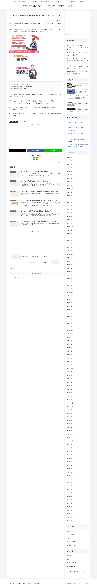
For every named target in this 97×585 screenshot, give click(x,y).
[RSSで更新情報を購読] (37, 158)
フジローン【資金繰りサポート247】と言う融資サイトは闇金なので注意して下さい (77, 60)
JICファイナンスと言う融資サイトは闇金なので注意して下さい (77, 54)
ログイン (69, 555)
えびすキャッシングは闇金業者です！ (76, 122)
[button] (87, 34)
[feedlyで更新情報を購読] (34, 158)
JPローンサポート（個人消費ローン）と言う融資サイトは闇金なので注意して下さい (77, 47)
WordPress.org (71, 566)
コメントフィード (71, 562)
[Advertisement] (35, 135)
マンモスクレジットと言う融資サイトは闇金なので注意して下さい (77, 67)
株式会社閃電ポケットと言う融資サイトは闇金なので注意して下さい (77, 73)
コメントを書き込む (35, 273)
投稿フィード (70, 559)
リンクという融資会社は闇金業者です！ (77, 139)
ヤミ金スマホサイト (14, 121)
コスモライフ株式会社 (24, 121)
